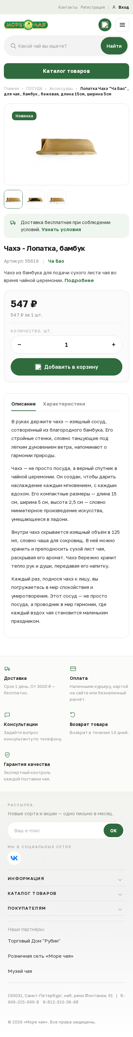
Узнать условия (61, 229)
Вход (123, 7)
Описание (23, 403)
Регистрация (93, 7)
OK (113, 830)
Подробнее (79, 280)
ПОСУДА (34, 88)
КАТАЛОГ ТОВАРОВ (32, 893)
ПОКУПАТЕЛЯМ (27, 908)
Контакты (67, 7)
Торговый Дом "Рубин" (34, 941)
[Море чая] (49, 25)
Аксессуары (61, 88)
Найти (114, 46)
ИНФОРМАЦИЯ (26, 878)
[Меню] (122, 25)
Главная (11, 88)
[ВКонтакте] (14, 858)
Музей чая (20, 971)
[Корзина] (104, 24)
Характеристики (64, 403)
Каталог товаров (66, 71)
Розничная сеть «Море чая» (41, 956)
